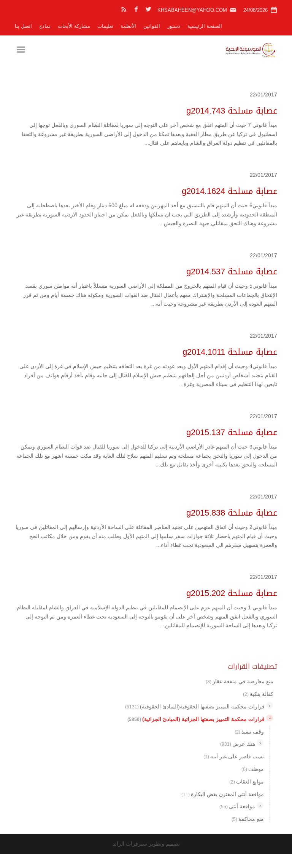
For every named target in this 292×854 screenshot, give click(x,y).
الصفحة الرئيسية (204, 26)
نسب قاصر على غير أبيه (233, 756)
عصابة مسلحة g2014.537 (231, 272)
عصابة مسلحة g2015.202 (231, 593)
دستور (173, 26)
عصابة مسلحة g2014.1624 (229, 191)
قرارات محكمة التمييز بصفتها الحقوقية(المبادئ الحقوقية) (195, 706)
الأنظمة (128, 26)
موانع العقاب (246, 782)
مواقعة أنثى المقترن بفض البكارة (222, 794)
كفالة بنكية (258, 694)
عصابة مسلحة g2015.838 (231, 513)
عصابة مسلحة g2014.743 (231, 111)
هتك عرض (237, 744)
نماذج (45, 26)
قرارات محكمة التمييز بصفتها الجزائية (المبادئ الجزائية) (196, 719)
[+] (269, 705)
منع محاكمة (248, 819)
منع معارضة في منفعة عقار (239, 681)
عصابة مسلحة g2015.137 (231, 433)
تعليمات (105, 26)
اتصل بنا (23, 26)
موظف (252, 769)
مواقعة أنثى (237, 806)
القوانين (151, 26)
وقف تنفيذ (249, 732)
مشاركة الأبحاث (74, 26)
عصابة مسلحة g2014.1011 (229, 352)
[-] (269, 718)
